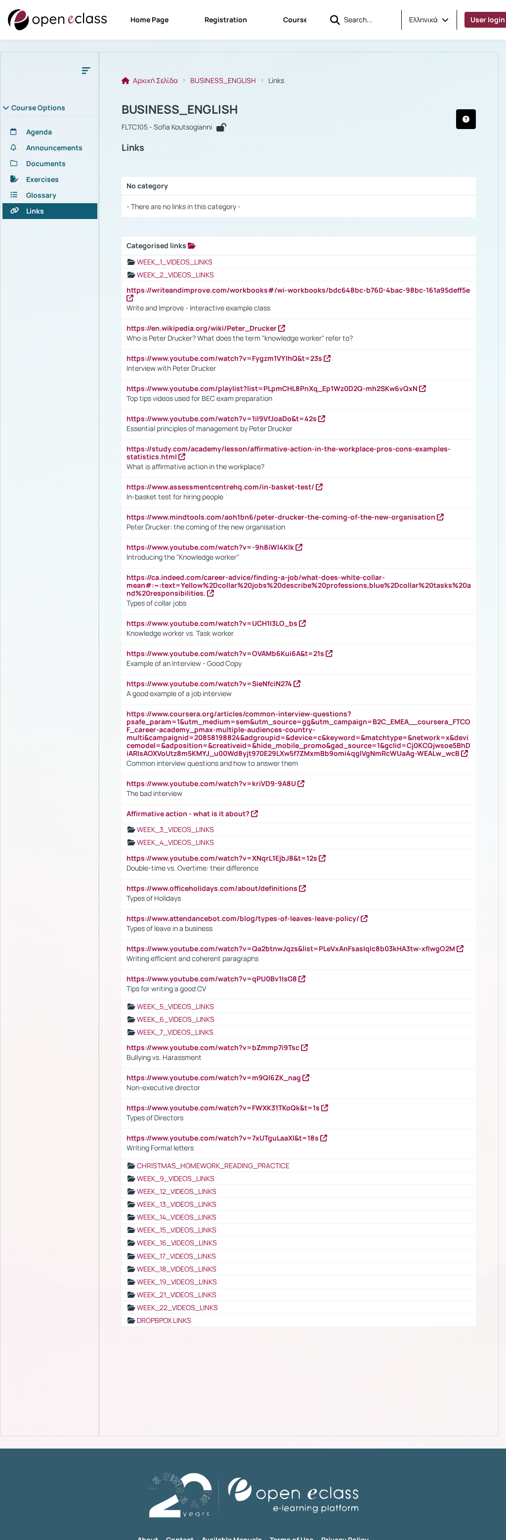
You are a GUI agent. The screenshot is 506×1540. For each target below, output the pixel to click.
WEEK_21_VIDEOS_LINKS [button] (176, 1294)
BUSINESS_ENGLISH (223, 81)
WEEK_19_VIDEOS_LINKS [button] (177, 1281)
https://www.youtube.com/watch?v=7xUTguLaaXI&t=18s (223, 1138)
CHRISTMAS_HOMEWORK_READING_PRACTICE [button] (213, 1165)
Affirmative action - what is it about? (188, 813)
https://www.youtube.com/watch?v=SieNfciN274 (210, 683)
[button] (429, 20)
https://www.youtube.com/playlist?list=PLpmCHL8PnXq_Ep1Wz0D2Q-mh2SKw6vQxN (272, 388)
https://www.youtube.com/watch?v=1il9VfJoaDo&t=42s (222, 418)
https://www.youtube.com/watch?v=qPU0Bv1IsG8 (212, 978)
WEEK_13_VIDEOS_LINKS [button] (176, 1204)
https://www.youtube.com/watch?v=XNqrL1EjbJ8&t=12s (222, 858)
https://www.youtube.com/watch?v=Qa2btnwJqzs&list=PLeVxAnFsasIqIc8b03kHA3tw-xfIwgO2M (291, 948)
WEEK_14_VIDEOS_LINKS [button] (176, 1217)
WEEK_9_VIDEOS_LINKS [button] (175, 1178)
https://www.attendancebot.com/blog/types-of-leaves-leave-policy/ (243, 918)
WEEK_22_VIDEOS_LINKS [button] (177, 1307)
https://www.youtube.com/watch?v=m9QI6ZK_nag (214, 1077)
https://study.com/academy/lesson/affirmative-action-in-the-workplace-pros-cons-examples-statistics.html (288, 452)
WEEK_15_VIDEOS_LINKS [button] (176, 1229)
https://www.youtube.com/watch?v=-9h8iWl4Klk (210, 547)
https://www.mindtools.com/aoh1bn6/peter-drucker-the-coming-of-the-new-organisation (281, 517)
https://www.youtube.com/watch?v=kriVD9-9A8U (211, 783)
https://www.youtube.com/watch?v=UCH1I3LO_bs (212, 623)
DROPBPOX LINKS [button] (164, 1320)
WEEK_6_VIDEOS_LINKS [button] (175, 1019)
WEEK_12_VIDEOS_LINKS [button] (176, 1191)
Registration (226, 19)
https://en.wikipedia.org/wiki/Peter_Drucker (202, 328)
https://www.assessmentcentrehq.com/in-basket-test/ (221, 486)
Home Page (149, 19)
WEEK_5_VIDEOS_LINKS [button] (175, 1006)
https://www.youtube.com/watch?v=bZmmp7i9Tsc (213, 1047)
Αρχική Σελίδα (154, 81)
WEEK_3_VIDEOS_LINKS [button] (175, 829)
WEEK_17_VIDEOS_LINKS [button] (176, 1256)
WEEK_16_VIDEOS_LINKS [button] (177, 1242)
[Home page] (57, 20)
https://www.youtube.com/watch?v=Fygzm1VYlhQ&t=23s (225, 358)
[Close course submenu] (86, 70)
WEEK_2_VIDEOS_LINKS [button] (175, 274)
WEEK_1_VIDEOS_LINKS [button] (174, 261)
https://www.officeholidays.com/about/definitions (212, 888)
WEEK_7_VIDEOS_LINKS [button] (175, 1032)
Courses (297, 19)
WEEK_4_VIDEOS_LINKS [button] (175, 842)
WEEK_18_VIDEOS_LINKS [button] (176, 1269)
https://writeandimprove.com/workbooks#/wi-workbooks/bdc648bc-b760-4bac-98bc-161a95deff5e (298, 290)
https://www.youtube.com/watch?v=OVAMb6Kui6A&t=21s (226, 653)
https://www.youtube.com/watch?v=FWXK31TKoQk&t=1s (223, 1107)
